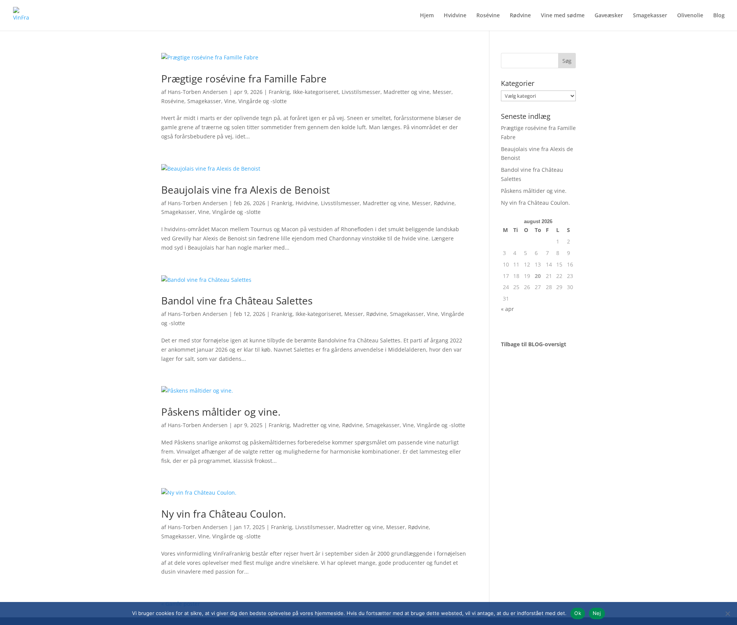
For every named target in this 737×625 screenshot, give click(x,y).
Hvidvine (455, 16)
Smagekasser (650, 16)
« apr (507, 308)
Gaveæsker (609, 16)
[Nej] (727, 613)
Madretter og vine (406, 91)
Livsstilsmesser (361, 91)
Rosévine (488, 16)
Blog (719, 16)
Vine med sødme (563, 16)
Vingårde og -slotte (262, 101)
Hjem (427, 16)
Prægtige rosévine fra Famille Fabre (244, 79)
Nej (597, 613)
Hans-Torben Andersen (198, 91)
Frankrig (279, 91)
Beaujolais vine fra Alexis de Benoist (245, 190)
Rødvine (520, 16)
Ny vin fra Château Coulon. (223, 514)
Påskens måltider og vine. (221, 412)
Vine (229, 101)
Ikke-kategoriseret (316, 91)
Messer (442, 91)
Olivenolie (690, 16)
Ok (577, 613)
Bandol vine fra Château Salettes (236, 301)
